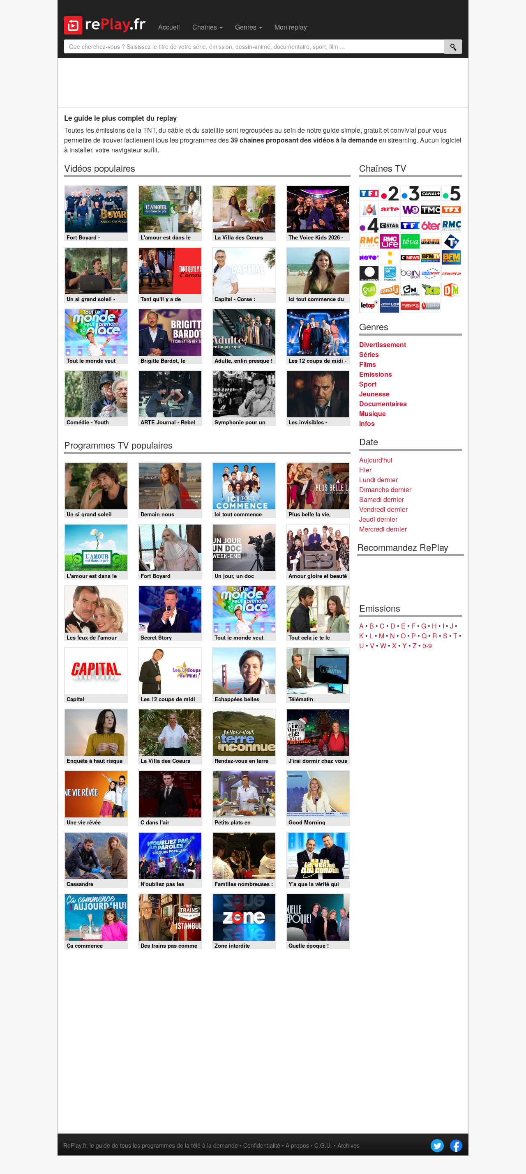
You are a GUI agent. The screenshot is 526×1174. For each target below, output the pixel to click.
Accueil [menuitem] (169, 27)
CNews (410, 257)
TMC (431, 209)
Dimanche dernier (385, 489)
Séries (369, 354)
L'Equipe (451, 273)
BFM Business (451, 257)
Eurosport (431, 273)
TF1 (369, 193)
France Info (389, 257)
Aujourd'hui (375, 460)
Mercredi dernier (383, 529)
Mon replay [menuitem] (291, 27)
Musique (372, 413)
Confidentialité (261, 1145)
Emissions (375, 374)
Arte (389, 209)
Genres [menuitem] (246, 27)
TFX (451, 209)
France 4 (369, 225)
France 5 (451, 193)
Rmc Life (389, 241)
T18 (451, 241)
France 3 (410, 193)
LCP (389, 305)
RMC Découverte (451, 225)
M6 (369, 209)
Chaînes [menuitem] (205, 27)
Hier (365, 469)
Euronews (369, 273)
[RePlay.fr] (108, 24)
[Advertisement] (263, 82)
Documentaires (383, 403)
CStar (389, 225)
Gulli (369, 289)
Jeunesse (374, 393)
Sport (367, 384)
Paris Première (431, 241)
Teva (410, 241)
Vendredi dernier (383, 509)
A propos (297, 1145)
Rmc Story (369, 241)
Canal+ (431, 193)
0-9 (427, 645)
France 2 (389, 193)
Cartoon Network (410, 289)
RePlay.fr (74, 1145)
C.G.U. (323, 1145)
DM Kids (451, 289)
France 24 (389, 273)
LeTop (369, 305)
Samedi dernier (381, 499)
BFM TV (431, 257)
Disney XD (431, 289)
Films (367, 364)
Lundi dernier (378, 479)
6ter (431, 225)
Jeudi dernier (378, 519)
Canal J (389, 289)
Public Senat (410, 305)
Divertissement (382, 344)
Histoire (431, 305)
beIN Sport (410, 273)
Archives (348, 1145)
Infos (367, 423)
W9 (410, 209)
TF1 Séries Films (410, 225)
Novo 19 (369, 257)
